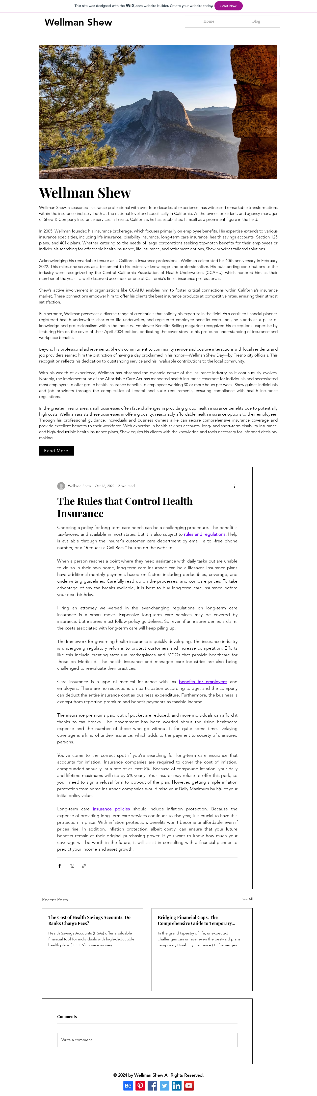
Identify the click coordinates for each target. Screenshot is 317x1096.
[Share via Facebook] (59, 866)
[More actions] (235, 486)
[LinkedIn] (177, 1086)
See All (247, 899)
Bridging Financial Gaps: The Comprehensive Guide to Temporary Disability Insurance (195, 920)
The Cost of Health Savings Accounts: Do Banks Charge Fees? (89, 920)
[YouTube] (189, 1086)
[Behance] (128, 1086)
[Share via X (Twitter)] (71, 866)
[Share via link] (83, 866)
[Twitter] (164, 1086)
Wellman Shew (78, 22)
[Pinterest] (140, 1086)
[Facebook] (152, 1086)
